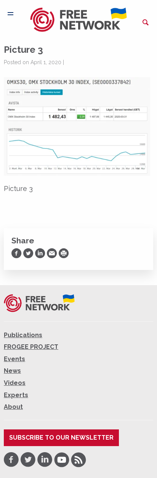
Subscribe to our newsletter (61, 437)
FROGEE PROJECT (31, 346)
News (12, 370)
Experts (16, 395)
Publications (23, 335)
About (13, 406)
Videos (15, 383)
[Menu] (10, 13)
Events (14, 359)
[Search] (145, 22)
